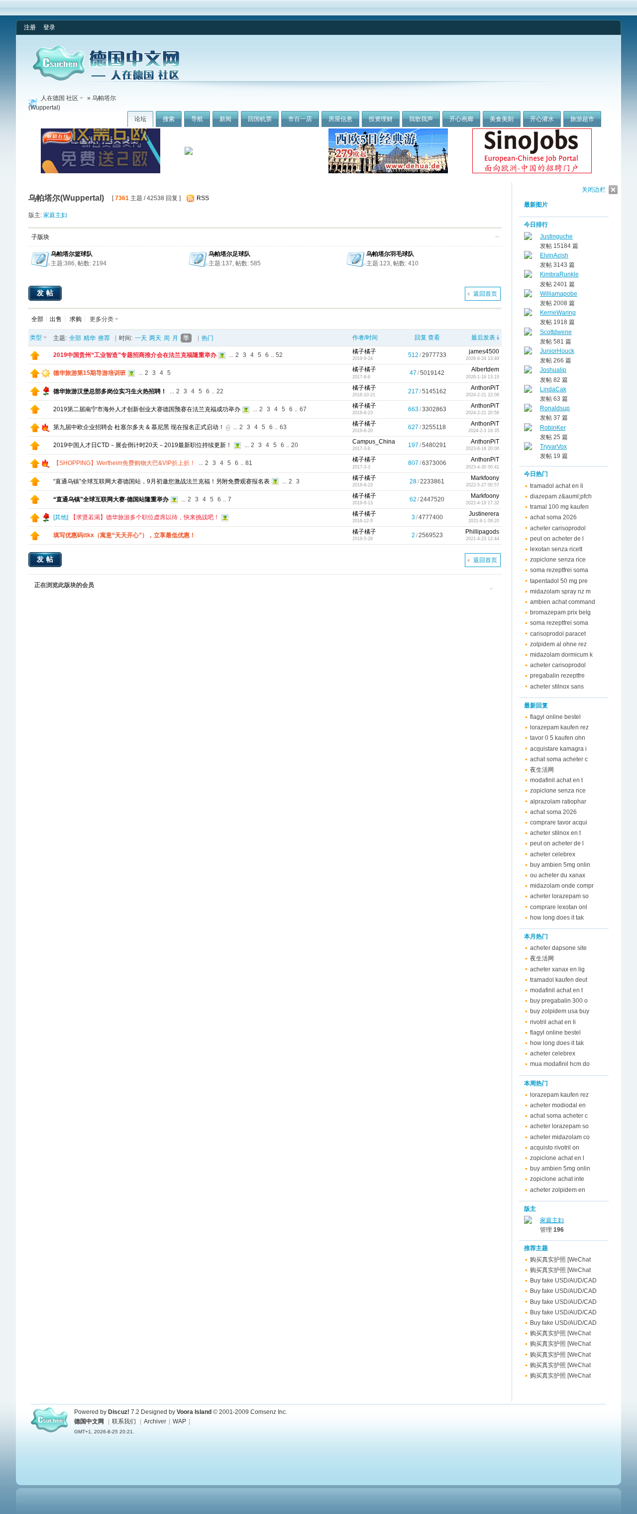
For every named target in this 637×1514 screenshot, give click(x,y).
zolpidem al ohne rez (558, 644)
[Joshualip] (528, 371)
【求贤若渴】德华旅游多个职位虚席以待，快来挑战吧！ (144, 517)
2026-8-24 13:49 (482, 358)
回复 (420, 337)
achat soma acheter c (559, 759)
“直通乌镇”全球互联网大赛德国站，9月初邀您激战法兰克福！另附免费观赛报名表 (161, 481)
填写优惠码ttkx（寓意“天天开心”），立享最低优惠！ (124, 535)
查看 (434, 337)
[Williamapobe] (528, 295)
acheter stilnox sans (557, 686)
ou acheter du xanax (557, 875)
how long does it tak (557, 917)
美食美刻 (502, 119)
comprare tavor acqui (558, 822)
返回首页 (485, 293)
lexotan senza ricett (556, 549)
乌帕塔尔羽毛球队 (390, 253)
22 (219, 391)
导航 (197, 119)
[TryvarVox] (528, 448)
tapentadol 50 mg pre (559, 581)
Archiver (155, 1421)
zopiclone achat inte (557, 1178)
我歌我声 (421, 119)
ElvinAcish (554, 255)
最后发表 (483, 337)
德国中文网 (89, 1421)
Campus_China (373, 441)
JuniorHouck (557, 351)
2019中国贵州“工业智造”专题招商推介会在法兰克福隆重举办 (134, 354)
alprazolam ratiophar (558, 801)
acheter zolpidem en (557, 1189)
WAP (179, 1421)
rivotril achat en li (553, 1022)
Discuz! (118, 1411)
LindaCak (553, 389)
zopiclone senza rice (558, 559)
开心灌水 (542, 119)
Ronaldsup (555, 408)
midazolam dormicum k (561, 654)
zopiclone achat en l (557, 1158)
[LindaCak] (528, 390)
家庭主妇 (55, 215)
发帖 (46, 293)
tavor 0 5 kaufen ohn (557, 737)
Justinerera (484, 513)
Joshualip (553, 369)
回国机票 (260, 119)
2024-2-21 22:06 (482, 394)
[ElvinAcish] (528, 256)
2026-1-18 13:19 (482, 376)
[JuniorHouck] (528, 352)
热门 (207, 338)
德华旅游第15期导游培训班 (89, 372)
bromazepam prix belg (560, 612)
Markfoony (485, 477)
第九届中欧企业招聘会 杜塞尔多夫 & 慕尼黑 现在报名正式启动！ (138, 427)
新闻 (225, 119)
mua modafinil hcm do (560, 1063)
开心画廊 (461, 119)
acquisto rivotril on (554, 1147)
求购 (76, 319)
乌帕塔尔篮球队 (72, 253)
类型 (36, 337)
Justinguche (556, 236)
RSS (203, 198)
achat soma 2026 (553, 517)
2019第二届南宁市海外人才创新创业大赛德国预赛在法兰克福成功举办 (146, 409)
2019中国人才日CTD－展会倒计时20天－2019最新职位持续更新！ (142, 445)
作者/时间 (365, 337)
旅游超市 (582, 119)
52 (279, 354)
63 (283, 427)
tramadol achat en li (556, 485)
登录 (49, 27)
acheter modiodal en (558, 1105)
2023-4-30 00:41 (482, 467)
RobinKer (553, 427)
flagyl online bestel (555, 716)
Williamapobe (558, 293)
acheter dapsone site (558, 947)
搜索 (169, 119)
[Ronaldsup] (528, 409)
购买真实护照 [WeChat (560, 1259)
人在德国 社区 (59, 98)
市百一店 (300, 119)
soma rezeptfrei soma (559, 570)
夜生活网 (542, 769)
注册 (30, 27)
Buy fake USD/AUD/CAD (563, 1280)
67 (303, 409)
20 (294, 445)
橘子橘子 (364, 351)
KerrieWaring (558, 312)
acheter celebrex (552, 854)
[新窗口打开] (34, 357)
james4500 (484, 351)
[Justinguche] (528, 237)
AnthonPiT (485, 387)
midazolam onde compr (562, 885)
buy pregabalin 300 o (559, 1000)
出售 (56, 319)
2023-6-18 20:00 (482, 448)
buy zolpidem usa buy (559, 1011)
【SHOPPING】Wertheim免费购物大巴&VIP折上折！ (124, 463)
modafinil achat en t (556, 780)
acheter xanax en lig (557, 969)
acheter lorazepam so (559, 896)
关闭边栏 (594, 189)
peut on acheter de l (557, 538)
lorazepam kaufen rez (559, 727)
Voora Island (194, 1411)
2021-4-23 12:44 (482, 538)
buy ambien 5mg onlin (560, 864)
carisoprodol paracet (558, 633)
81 (248, 463)
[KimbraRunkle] (528, 275)
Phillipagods (482, 531)
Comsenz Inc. (268, 1411)
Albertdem (485, 369)
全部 (37, 319)
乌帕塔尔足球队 (229, 253)
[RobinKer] (528, 429)
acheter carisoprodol (558, 528)
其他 (61, 517)
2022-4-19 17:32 (482, 502)
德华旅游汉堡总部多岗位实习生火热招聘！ (110, 391)
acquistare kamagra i (558, 748)
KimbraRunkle (559, 274)
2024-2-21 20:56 (482, 412)
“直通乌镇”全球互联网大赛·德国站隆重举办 (111, 499)
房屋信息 (340, 119)
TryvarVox (553, 446)
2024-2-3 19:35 (483, 430)
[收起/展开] (497, 236)
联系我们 (124, 1421)
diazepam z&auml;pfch (561, 496)
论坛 (140, 119)
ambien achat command (562, 601)
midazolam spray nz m (560, 591)
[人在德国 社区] (106, 78)
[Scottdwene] (528, 333)
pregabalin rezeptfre (557, 675)
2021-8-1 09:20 (483, 520)
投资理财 (381, 119)
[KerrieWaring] (528, 314)
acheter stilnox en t (555, 832)
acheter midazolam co (560, 1137)
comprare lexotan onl (558, 907)
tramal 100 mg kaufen (559, 506)
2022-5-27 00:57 (482, 484)
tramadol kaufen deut (558, 979)
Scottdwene (556, 332)
